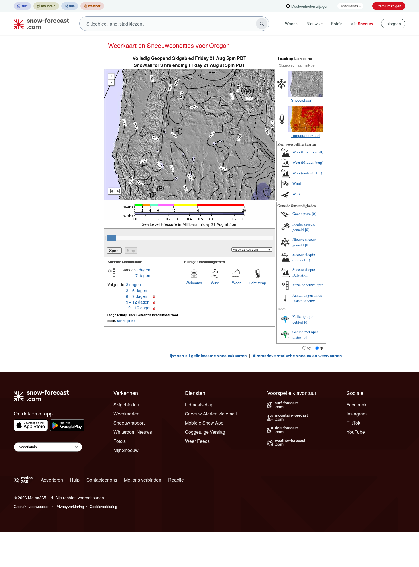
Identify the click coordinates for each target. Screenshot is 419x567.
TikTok (353, 422)
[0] (314, 213)
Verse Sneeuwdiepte (307, 284)
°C (309, 348)
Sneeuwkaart (301, 100)
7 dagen (142, 275)
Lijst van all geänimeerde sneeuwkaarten (207, 356)
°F (321, 348)
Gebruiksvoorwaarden (31, 506)
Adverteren (52, 479)
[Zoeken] (261, 23)
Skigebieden (126, 404)
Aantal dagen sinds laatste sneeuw (307, 298)
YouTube (356, 432)
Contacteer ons (101, 479)
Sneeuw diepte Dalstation (303, 272)
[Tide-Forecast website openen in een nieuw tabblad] (69, 6)
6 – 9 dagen (136, 296)
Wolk (296, 193)
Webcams (194, 282)
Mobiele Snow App (204, 422)
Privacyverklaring (69, 506)
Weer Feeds (197, 441)
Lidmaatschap (199, 404)
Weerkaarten (126, 413)
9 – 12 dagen (137, 302)
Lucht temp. (257, 282)
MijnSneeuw (126, 450)
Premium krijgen (388, 5)
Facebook (357, 404)
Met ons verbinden (142, 479)
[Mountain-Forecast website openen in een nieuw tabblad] (46, 6)
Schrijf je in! (126, 320)
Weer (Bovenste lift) (307, 151)
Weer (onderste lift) (307, 172)
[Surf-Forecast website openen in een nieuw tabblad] (22, 6)
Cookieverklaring (103, 506)
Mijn (361, 23)
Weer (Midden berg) (307, 162)
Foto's (336, 23)
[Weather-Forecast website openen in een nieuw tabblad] (92, 6)
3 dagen (142, 270)
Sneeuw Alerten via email (211, 413)
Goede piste (301, 213)
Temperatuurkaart (305, 135)
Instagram (357, 413)
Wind (215, 282)
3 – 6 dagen (136, 290)
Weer (290, 23)
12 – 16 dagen (139, 307)
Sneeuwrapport (129, 422)
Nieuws (313, 23)
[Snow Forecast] (40, 23)
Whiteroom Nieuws (132, 432)
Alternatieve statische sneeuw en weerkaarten (297, 356)
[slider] (111, 238)
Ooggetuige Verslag (205, 432)
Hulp (75, 479)
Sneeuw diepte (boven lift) (303, 257)
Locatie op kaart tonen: (295, 58)
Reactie (176, 479)
